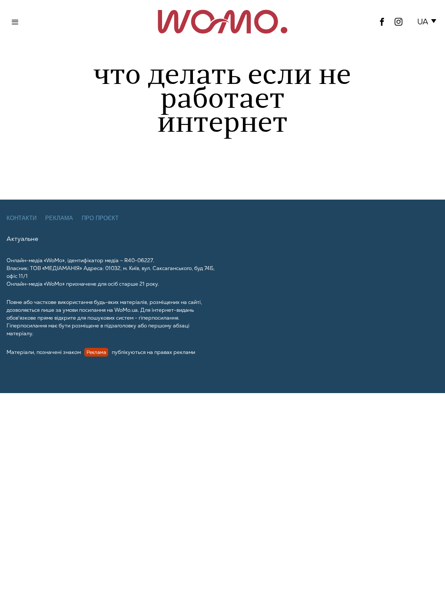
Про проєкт (100, 218)
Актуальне (22, 239)
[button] (428, 22)
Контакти (22, 218)
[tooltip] (382, 22)
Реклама (59, 218)
